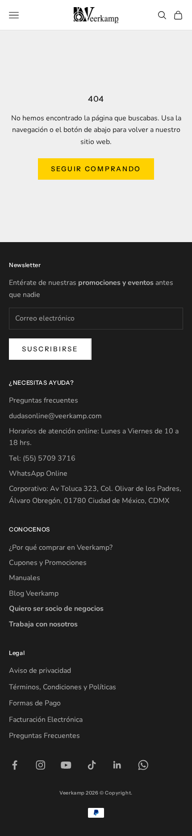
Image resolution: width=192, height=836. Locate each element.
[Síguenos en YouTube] (66, 765)
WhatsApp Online (38, 473)
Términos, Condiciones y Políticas (62, 687)
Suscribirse (50, 349)
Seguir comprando (96, 169)
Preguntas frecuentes (43, 400)
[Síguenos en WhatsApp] (143, 765)
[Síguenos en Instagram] (40, 765)
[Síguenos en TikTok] (92, 765)
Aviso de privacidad (40, 670)
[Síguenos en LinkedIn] (117, 765)
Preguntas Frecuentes (44, 736)
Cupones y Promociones (48, 563)
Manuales (24, 578)
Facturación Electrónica (46, 720)
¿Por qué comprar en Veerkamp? (61, 547)
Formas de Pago (35, 703)
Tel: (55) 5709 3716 (42, 458)
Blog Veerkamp (33, 593)
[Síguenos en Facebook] (15, 765)
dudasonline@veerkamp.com (55, 416)
